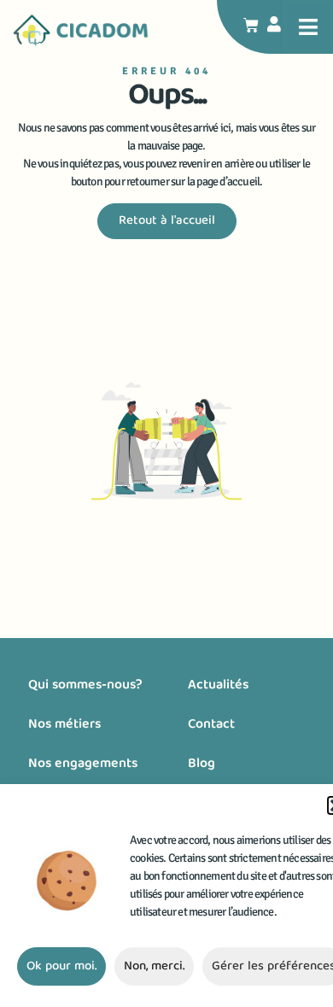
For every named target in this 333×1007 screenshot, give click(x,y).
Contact (211, 725)
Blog (201, 764)
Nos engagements (82, 764)
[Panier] (251, 25)
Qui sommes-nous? (85, 686)
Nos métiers (64, 725)
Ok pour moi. (61, 967)
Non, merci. (154, 967)
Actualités (218, 686)
